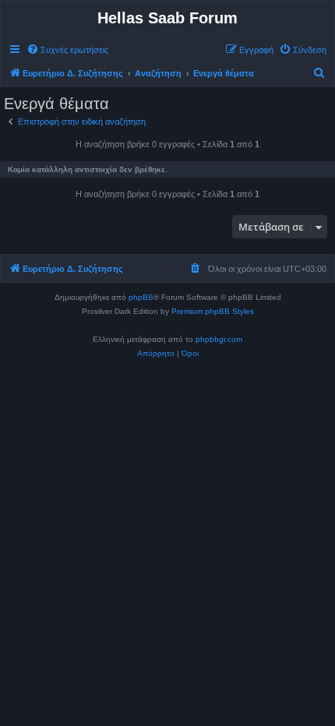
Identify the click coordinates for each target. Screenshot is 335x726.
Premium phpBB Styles (212, 311)
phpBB (141, 297)
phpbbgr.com (219, 339)
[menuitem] (67, 50)
